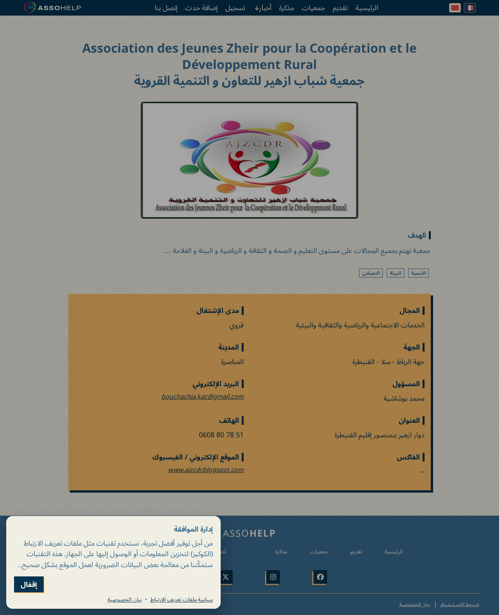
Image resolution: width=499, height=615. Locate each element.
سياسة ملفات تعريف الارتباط (181, 599)
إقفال (29, 584)
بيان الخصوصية (125, 599)
